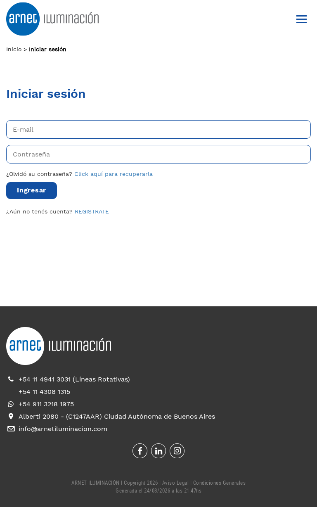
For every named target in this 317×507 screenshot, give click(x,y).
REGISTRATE (92, 211)
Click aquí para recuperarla (113, 174)
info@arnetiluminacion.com (63, 429)
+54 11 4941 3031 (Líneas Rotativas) (74, 379)
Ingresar (31, 190)
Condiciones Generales (219, 482)
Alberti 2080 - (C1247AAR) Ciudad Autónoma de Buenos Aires (117, 416)
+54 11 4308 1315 (44, 392)
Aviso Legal (175, 482)
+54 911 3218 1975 (46, 404)
